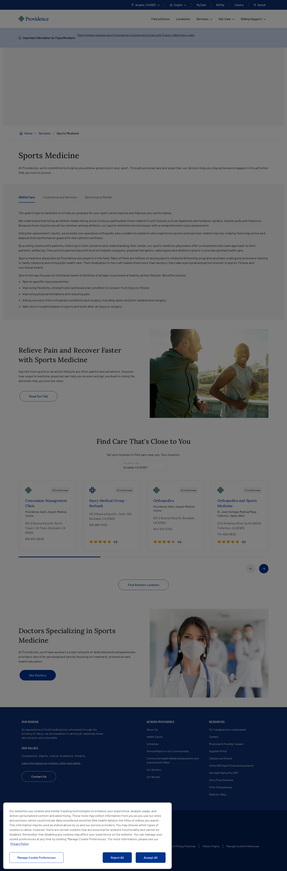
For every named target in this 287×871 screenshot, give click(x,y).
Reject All (117, 857)
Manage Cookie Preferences (36, 857)
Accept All (151, 857)
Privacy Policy (19, 843)
